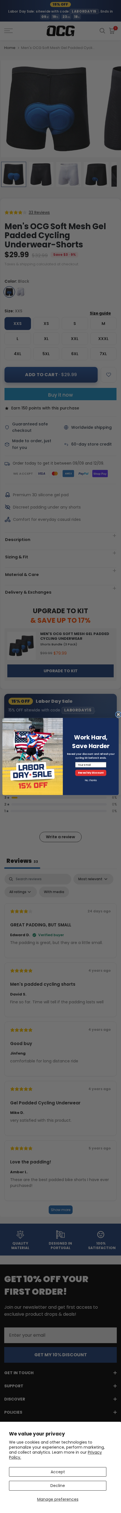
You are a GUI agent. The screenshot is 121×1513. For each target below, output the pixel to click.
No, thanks (91, 780)
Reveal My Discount (91, 773)
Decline (57, 1485)
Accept (58, 1472)
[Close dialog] (118, 714)
